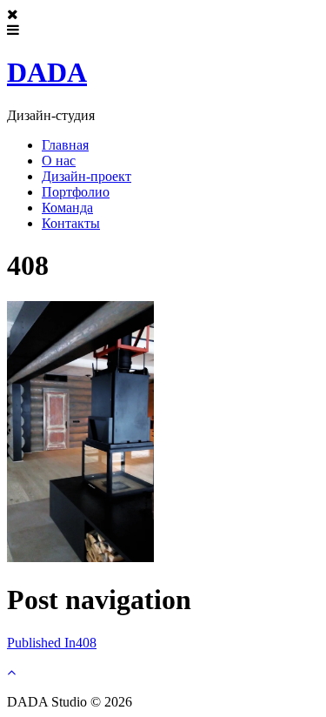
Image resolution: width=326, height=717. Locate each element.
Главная (65, 144)
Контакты (71, 223)
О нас (59, 160)
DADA (47, 72)
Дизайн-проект (86, 176)
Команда (67, 207)
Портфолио (76, 191)
